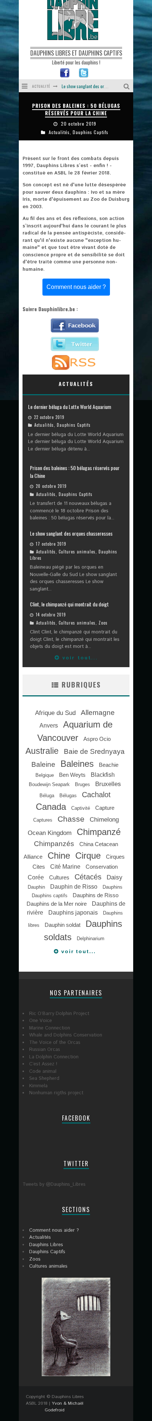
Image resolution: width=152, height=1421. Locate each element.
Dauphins (112, 887)
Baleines (77, 764)
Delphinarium (90, 938)
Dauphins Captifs (74, 425)
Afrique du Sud (55, 712)
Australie (42, 751)
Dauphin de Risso (73, 886)
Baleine (43, 764)
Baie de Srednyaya (94, 751)
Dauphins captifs (50, 895)
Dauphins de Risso (95, 895)
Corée (36, 877)
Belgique (44, 775)
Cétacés (88, 877)
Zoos (103, 623)
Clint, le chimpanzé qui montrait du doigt (98, 90)
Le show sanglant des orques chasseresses (78, 102)
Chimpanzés (54, 844)
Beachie (108, 765)
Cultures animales (82, 125)
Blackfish (103, 775)
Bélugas (68, 795)
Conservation (102, 867)
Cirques (115, 857)
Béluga (46, 795)
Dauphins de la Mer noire (57, 904)
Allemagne (98, 712)
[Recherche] (127, 85)
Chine (59, 856)
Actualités (49, 125)
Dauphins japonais (73, 912)
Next (127, 116)
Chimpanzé (99, 832)
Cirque (88, 856)
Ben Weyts (72, 775)
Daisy (114, 877)
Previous (24, 116)
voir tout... (79, 658)
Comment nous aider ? (76, 287)
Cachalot (96, 795)
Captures (42, 820)
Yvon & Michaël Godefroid (64, 1406)
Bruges (82, 784)
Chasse (71, 819)
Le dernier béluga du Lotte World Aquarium (69, 406)
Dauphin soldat (62, 925)
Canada (51, 807)
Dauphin (36, 887)
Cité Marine (65, 866)
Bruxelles (108, 784)
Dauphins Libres (46, 1244)
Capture (104, 808)
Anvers (48, 725)
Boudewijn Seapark (49, 784)
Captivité (80, 808)
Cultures (59, 878)
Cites (38, 867)
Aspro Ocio (97, 739)
